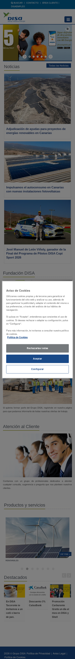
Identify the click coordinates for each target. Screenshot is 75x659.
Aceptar (37, 358)
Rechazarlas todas (37, 348)
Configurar (37, 369)
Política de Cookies (17, 337)
